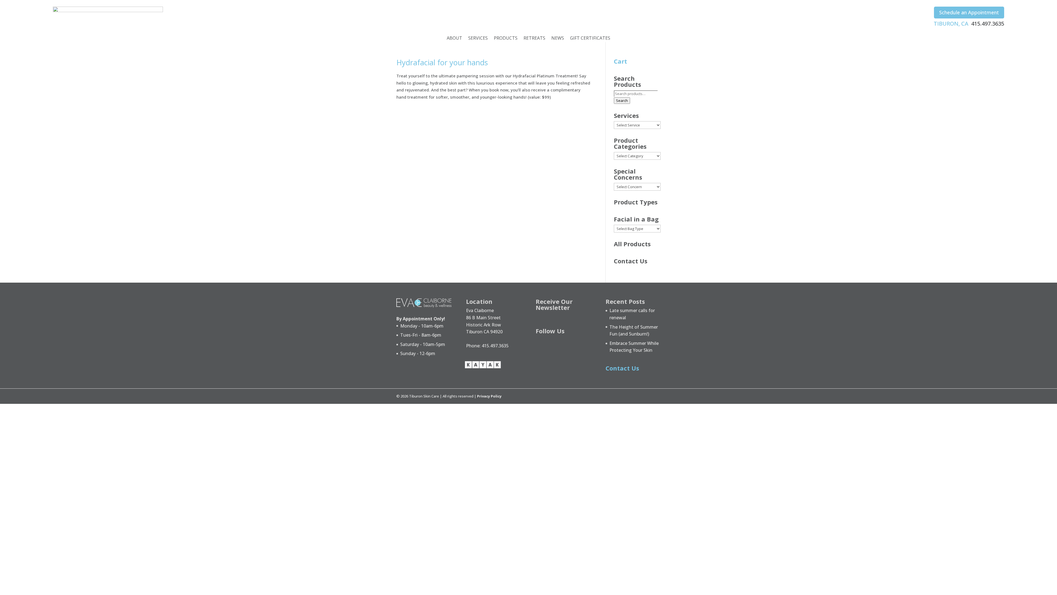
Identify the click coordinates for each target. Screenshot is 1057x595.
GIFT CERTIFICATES (590, 38)
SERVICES (478, 38)
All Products (632, 244)
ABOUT (454, 38)
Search (622, 100)
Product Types (636, 202)
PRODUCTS (505, 38)
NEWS (557, 38)
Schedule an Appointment (969, 12)
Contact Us (630, 261)
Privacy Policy (489, 396)
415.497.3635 (987, 23)
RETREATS (534, 38)
